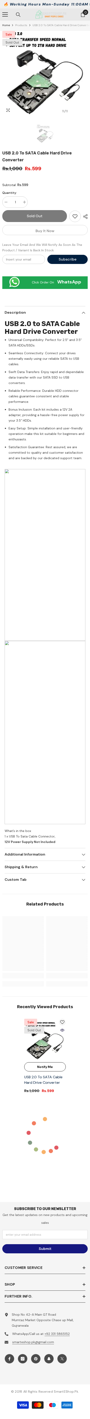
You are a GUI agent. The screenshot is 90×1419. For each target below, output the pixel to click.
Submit (45, 1248)
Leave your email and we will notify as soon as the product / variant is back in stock (42, 247)
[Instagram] (22, 1359)
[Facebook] (9, 1359)
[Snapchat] (49, 1359)
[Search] (18, 14)
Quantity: (9, 193)
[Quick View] (62, 1030)
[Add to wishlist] (75, 216)
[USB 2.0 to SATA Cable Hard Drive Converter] (45, 1039)
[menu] (5, 14)
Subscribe (67, 259)
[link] (23, 975)
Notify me (45, 1067)
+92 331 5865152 (57, 1334)
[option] (45, 73)
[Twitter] (62, 1359)
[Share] (84, 216)
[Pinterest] (36, 1359)
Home (6, 25)
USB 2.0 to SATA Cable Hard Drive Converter (43, 1080)
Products (21, 25)
